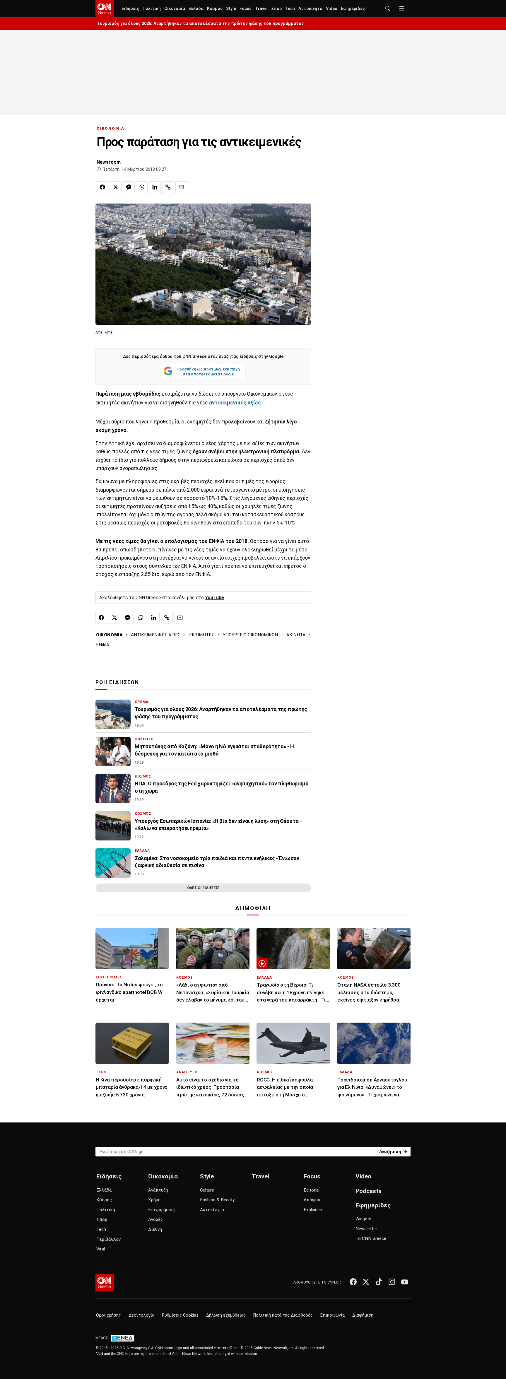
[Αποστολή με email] (181, 187)
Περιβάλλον (108, 1239)
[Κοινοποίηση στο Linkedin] (155, 187)
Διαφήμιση (362, 1315)
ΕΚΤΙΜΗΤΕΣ (201, 635)
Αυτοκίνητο (310, 8)
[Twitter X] (366, 1281)
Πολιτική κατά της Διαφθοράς (283, 1315)
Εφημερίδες (353, 8)
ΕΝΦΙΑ (102, 644)
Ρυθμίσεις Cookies (180, 1315)
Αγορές (155, 1219)
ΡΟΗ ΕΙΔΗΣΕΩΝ (117, 682)
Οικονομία (174, 8)
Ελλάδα (196, 8)
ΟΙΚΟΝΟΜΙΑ (110, 128)
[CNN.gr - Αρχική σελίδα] (104, 1282)
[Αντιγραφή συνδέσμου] (168, 187)
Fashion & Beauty (217, 1199)
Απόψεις (313, 1199)
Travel (261, 8)
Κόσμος (215, 8)
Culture (207, 1190)
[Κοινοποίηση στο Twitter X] (116, 187)
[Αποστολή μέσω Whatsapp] (142, 187)
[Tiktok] (378, 1281)
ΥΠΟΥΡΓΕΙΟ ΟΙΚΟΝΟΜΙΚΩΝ (250, 635)
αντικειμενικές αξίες (235, 403)
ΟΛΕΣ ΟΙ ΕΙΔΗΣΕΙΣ (203, 888)
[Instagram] (391, 1281)
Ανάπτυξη (158, 1190)
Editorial (311, 1190)
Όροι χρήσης (108, 1315)
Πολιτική (152, 8)
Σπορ (276, 8)
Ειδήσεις (130, 8)
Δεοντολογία (141, 1315)
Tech (290, 8)
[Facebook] (353, 1281)
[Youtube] (404, 1281)
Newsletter (366, 1228)
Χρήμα (154, 1199)
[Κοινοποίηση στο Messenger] (129, 187)
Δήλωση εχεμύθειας (226, 1315)
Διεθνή (155, 1229)
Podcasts (368, 1191)
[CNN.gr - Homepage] (104, 9)
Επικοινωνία (332, 1315)
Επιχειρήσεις (161, 1209)
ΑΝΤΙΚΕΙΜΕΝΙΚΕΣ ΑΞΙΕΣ (156, 635)
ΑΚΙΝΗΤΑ (295, 635)
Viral (100, 1249)
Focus (246, 8)
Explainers (314, 1209)
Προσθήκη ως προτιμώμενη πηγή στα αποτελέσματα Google (208, 372)
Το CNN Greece (370, 1238)
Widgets (363, 1218)
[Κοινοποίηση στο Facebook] (102, 187)
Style (231, 8)
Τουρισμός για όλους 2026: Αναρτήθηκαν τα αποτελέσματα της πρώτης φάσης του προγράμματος (200, 23)
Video (331, 8)
